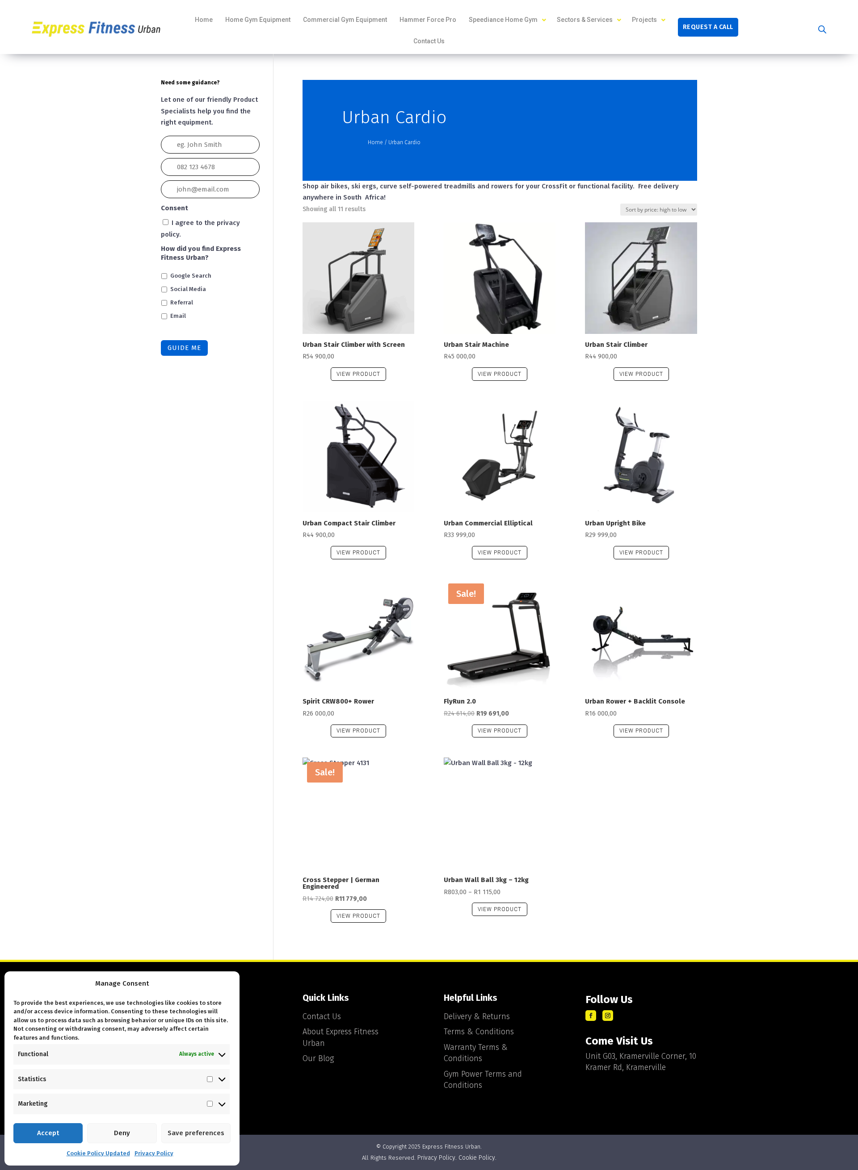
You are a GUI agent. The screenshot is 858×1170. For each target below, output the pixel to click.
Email (178, 315)
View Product (358, 374)
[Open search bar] (822, 29)
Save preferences (196, 1133)
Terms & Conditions (479, 1032)
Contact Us (322, 1016)
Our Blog (318, 1058)
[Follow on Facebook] (590, 1015)
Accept (48, 1133)
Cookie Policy (476, 1158)
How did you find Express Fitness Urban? (201, 253)
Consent (174, 208)
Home (375, 142)
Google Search (190, 275)
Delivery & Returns (477, 1016)
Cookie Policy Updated (98, 1153)
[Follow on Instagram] (607, 1015)
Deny (122, 1133)
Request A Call (708, 27)
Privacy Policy (154, 1153)
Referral (181, 302)
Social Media (188, 289)
